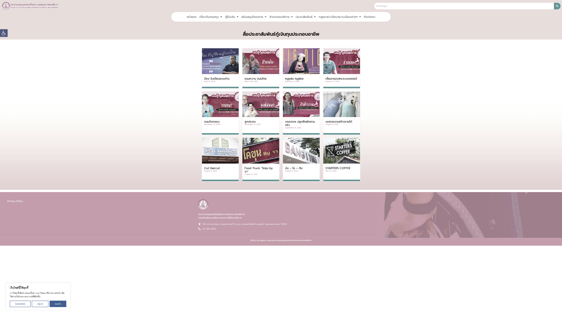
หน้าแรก (192, 17)
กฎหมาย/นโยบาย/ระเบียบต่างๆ (338, 17)
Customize (20, 304)
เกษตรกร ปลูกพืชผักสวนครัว (300, 123)
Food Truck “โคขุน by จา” (259, 170)
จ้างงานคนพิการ (279, 17)
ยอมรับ (58, 304)
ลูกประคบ (250, 122)
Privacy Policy (15, 201)
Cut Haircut (212, 168)
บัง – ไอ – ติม (294, 168)
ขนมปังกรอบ (212, 122)
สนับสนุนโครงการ (252, 17)
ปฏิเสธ (40, 304)
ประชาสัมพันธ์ (304, 17)
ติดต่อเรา (369, 17)
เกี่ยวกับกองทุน (209, 17)
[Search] (557, 6)
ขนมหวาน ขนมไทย (256, 79)
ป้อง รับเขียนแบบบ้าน (216, 79)
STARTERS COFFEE (338, 168)
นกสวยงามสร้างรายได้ (338, 122)
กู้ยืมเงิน (230, 17)
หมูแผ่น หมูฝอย (294, 79)
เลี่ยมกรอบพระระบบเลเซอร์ (341, 79)
